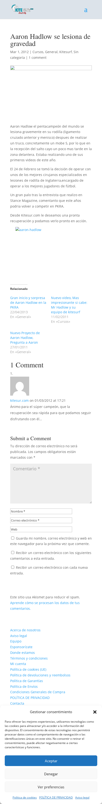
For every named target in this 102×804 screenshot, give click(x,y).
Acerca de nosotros (25, 630)
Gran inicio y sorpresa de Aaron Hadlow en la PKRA (28, 303)
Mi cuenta (18, 663)
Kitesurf (65, 52)
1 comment (37, 57)
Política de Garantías (26, 681)
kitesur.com (19, 400)
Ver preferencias (51, 787)
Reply (21, 426)
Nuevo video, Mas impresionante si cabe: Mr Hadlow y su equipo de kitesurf (69, 305)
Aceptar (51, 760)
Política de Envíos (24, 686)
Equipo (15, 641)
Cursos (37, 52)
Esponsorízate (21, 647)
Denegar (51, 774)
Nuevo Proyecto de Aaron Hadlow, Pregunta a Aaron (25, 338)
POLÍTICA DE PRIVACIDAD (56, 797)
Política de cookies (25, 797)
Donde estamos (22, 652)
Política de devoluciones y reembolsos (40, 675)
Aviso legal (82, 797)
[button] (95, 712)
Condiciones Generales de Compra (37, 692)
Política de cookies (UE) (28, 669)
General (51, 52)
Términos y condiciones (29, 658)
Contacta (17, 703)
